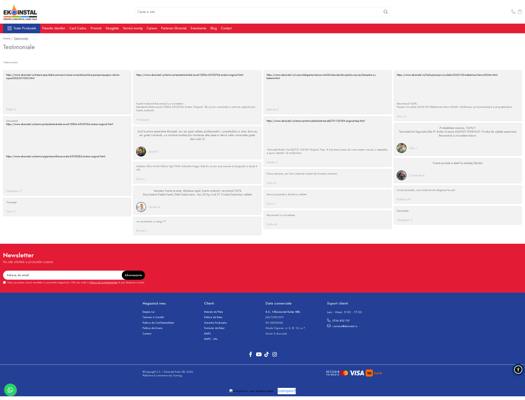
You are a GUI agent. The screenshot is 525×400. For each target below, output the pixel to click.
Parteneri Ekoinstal (173, 28)
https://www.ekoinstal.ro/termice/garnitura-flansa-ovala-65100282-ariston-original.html (55, 156)
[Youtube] (258, 354)
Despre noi (149, 312)
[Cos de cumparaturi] (520, 11)
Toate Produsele (24, 28)
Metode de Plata (213, 312)
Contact (226, 28)
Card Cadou (77, 28)
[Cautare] (386, 11)
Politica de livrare (152, 328)
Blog (213, 28)
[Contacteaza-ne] (513, 11)
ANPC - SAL (211, 339)
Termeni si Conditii (153, 317)
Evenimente (198, 28)
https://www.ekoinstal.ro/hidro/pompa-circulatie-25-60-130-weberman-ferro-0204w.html (447, 75)
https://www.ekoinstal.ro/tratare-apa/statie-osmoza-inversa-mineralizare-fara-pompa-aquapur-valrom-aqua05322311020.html (63, 76)
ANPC (207, 334)
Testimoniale (21, 38)
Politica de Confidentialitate (104, 282)
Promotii (96, 28)
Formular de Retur (214, 328)
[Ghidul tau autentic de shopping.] (287, 391)
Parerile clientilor (53, 28)
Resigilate (112, 28)
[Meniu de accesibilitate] (518, 369)
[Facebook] (250, 354)
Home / (8, 38)
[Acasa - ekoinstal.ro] (23, 12)
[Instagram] (274, 354)
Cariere (152, 28)
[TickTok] (266, 354)
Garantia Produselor (215, 323)
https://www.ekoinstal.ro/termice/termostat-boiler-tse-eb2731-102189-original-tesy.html (316, 121)
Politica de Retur (213, 317)
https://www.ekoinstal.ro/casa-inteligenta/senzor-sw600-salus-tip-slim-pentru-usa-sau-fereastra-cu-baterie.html (321, 76)
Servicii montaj (133, 28)
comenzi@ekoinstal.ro (344, 326)
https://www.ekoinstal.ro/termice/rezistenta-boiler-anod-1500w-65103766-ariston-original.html (189, 75)
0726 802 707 (341, 321)
